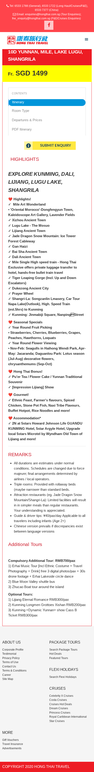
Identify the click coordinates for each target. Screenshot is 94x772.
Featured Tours (58, 658)
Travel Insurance (12, 744)
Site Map (7, 679)
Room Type (20, 111)
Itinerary (18, 102)
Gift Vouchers (10, 740)
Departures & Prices (27, 120)
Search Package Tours (63, 649)
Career (6, 674)
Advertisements (11, 748)
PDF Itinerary (22, 129)
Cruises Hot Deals (60, 704)
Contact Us (9, 666)
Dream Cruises (58, 708)
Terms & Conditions (14, 670)
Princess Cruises (59, 712)
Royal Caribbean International (68, 716)
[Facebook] (48, 25)
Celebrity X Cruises (61, 695)
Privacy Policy (11, 658)
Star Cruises (57, 721)
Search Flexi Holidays (62, 677)
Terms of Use (10, 662)
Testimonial (9, 653)
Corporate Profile (13, 649)
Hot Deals (55, 653)
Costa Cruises (58, 700)
